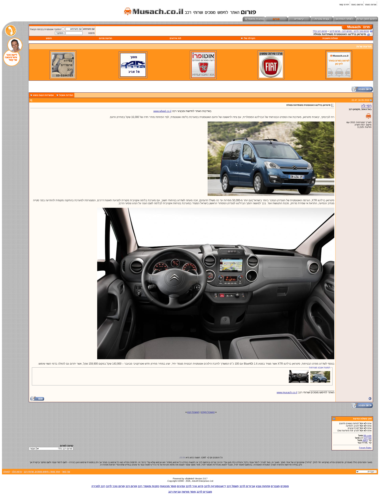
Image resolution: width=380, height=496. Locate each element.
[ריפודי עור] (63, 77)
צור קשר (66, 471)
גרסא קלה (17, 471)
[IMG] (365, 440)
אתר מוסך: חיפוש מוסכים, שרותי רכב (42, 471)
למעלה (6, 471)
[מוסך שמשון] (271, 77)
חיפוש (49, 38)
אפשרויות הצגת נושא (43, 95)
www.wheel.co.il (162, 111)
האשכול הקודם (208, 412)
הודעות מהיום (105, 38)
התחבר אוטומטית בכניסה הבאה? (45, 29)
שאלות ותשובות (330, 38)
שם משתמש (89, 29)
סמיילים (367, 438)
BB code (367, 435)
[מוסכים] (339, 77)
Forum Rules (365, 447)
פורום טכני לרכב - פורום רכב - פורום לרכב (349, 31)
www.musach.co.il (287, 392)
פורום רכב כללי (320, 31)
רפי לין (366, 106)
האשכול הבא (193, 412)
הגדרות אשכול (66, 95)
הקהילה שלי (249, 38)
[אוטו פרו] (203, 77)
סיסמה (91, 33)
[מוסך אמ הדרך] (133, 76)
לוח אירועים (175, 38)
